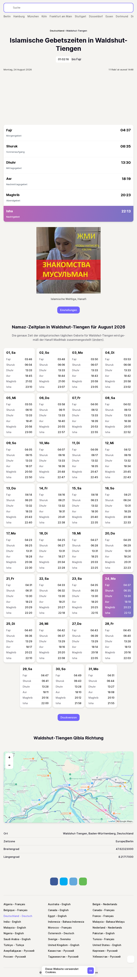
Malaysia (98, 921)
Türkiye (8, 945)
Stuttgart (80, 16)
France (97, 915)
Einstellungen (68, 310)
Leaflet (111, 821)
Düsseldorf (96, 16)
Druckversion (68, 717)
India (6, 921)
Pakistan (98, 933)
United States (101, 945)
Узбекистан (100, 956)
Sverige (52, 939)
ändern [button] (97, 339)
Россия (8, 956)
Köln (44, 16)
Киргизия (98, 950)
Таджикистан (56, 956)
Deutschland (11, 915)
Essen (109, 16)
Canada (52, 910)
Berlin (7, 16)
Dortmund (122, 16)
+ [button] (9, 757)
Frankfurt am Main (61, 16)
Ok (90, 970)
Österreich (54, 933)
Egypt (51, 915)
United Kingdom (58, 945)
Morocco (53, 927)
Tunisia (97, 939)
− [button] (9, 765)
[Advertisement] (68, 98)
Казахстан (54, 950)
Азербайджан (12, 950)
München (33, 16)
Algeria (8, 904)
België (96, 904)
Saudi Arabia (11, 939)
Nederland (99, 927)
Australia (53, 904)
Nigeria (8, 933)
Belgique (9, 910)
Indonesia (54, 921)
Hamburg (19, 16)
